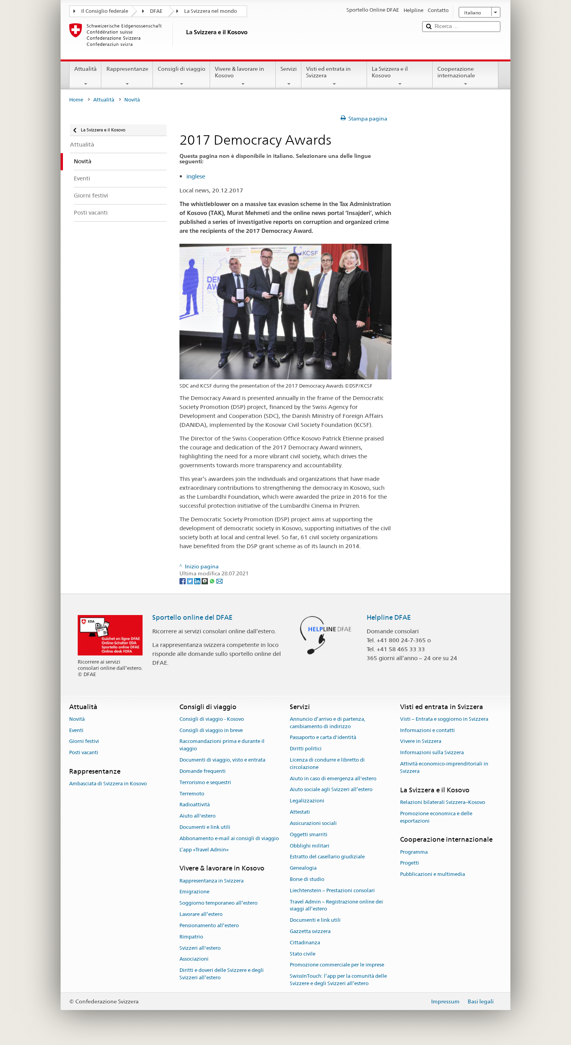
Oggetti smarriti (308, 834)
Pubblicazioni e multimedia (432, 874)
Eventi (76, 730)
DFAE (156, 11)
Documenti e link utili (204, 827)
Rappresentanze (127, 69)
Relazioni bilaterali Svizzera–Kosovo (442, 802)
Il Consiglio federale (104, 11)
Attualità (85, 69)
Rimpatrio (191, 937)
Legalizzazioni (307, 801)
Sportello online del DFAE (192, 617)
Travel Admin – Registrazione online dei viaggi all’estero (336, 905)
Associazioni (194, 959)
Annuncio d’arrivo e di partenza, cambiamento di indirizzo (327, 722)
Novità (77, 719)
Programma (414, 852)
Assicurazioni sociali (313, 823)
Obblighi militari (309, 846)
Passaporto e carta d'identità (323, 738)
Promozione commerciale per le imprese (337, 965)
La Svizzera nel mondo (210, 11)
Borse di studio (307, 879)
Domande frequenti (202, 771)
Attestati (300, 812)
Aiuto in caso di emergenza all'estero (333, 778)
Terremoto (191, 794)
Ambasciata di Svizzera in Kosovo (108, 784)
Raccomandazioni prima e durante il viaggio (222, 745)
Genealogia (303, 868)
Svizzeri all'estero (200, 948)
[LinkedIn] (198, 581)
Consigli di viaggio (181, 69)
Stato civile (302, 954)
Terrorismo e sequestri (205, 782)
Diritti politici (306, 749)
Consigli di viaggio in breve (211, 730)
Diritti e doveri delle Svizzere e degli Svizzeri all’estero (221, 973)
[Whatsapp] (212, 581)
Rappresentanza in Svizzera (211, 881)
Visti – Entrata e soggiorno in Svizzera (444, 719)
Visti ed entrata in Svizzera (328, 72)
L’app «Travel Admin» (204, 850)
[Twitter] (190, 581)
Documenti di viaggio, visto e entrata (222, 760)
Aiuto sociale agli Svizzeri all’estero (331, 790)
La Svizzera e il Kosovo (390, 72)
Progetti (409, 863)
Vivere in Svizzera (420, 741)
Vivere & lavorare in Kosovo (239, 72)
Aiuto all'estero (197, 816)
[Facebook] (183, 581)
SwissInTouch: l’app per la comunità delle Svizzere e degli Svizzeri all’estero (338, 980)
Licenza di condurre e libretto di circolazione (327, 763)
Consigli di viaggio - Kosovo (211, 719)
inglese (195, 176)
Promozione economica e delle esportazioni (436, 817)
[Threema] (205, 581)
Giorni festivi (84, 741)
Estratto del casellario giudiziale (327, 857)
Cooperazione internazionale (456, 72)
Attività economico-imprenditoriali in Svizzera (444, 767)
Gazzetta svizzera (310, 931)
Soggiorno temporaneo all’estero (218, 903)
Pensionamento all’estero (209, 925)
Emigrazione (194, 892)
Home (76, 100)
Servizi (288, 69)
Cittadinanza (305, 942)
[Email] (219, 581)
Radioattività (194, 805)
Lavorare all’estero (201, 914)
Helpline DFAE (389, 617)
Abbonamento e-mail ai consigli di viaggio (229, 838)
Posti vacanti (83, 753)
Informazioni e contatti (427, 730)
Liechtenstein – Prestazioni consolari (332, 890)
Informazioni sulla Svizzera (432, 753)
